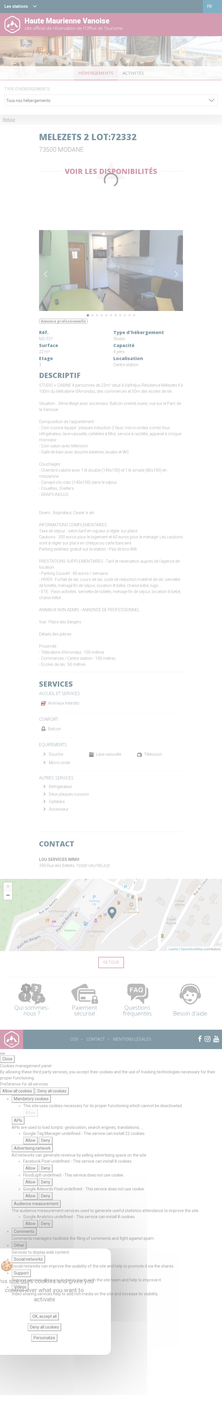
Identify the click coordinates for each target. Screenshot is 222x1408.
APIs (18, 1120)
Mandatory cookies (31, 1098)
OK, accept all (44, 1316)
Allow (30, 1112)
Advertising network (32, 1148)
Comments (24, 1231)
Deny (45, 1140)
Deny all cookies (52, 1091)
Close (7, 1059)
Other (19, 1245)
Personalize (44, 1337)
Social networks (28, 1259)
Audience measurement (36, 1203)
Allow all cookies (17, 1091)
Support (21, 1273)
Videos (20, 1287)
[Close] (2, 1053)
